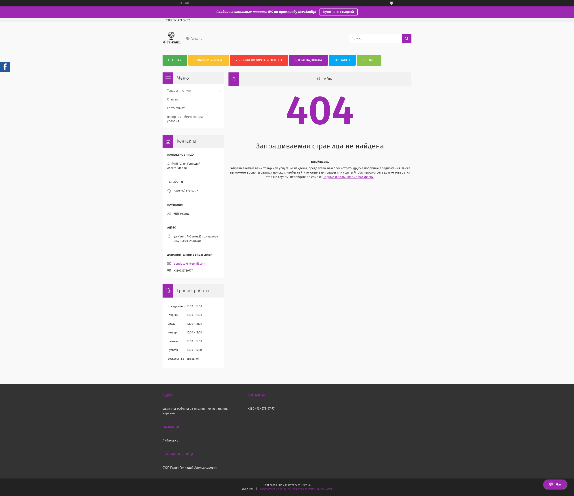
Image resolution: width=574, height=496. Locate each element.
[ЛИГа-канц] (171, 46)
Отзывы (172, 99)
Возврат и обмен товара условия (185, 119)
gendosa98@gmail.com (189, 263)
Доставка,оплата (308, 60)
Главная (175, 60)
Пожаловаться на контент (273, 489)
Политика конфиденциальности (312, 489)
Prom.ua (306, 485)
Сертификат (176, 108)
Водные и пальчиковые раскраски (348, 177)
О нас (369, 60)
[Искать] (406, 38)
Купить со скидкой (338, 12)
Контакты (342, 60)
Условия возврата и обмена (259, 60)
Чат (558, 484)
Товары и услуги (208, 60)
